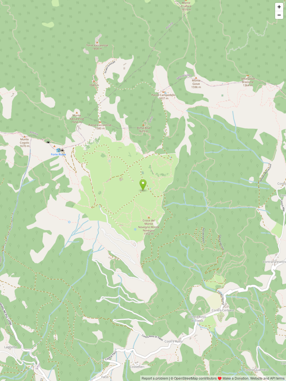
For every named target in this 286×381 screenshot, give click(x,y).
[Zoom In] (279, 7)
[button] (143, 185)
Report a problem (155, 378)
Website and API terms (267, 378)
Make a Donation (236, 378)
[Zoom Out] (279, 15)
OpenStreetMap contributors (195, 378)
